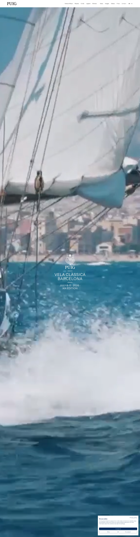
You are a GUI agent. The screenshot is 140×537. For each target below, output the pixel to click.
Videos (113, 3)
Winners (94, 3)
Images (107, 3)
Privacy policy (133, 517)
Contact (124, 3)
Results (77, 3)
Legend (88, 3)
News (101, 3)
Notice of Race (69, 3)
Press (118, 3)
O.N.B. (82, 3)
